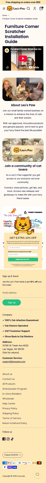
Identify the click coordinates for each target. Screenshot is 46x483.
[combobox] (22, 254)
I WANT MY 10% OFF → (22, 259)
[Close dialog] (40, 234)
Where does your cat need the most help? (19, 251)
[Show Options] (36, 254)
